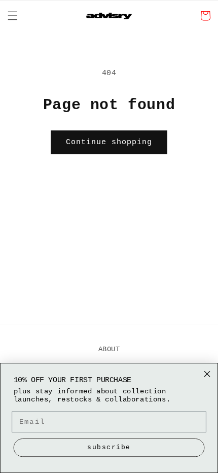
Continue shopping (109, 142)
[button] (13, 16)
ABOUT (109, 349)
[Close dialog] (207, 374)
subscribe (108, 447)
